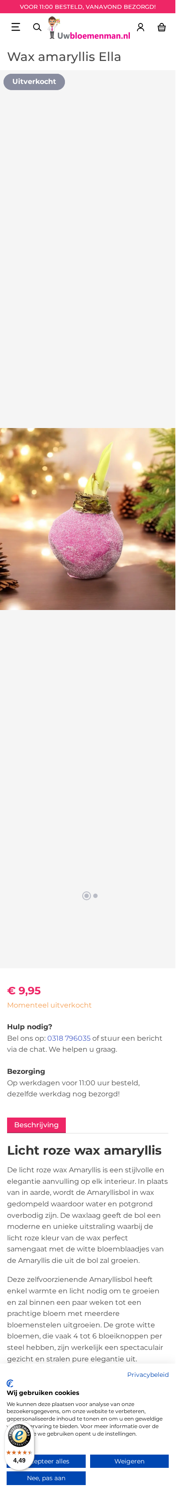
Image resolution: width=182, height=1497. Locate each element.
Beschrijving (36, 1125)
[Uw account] (140, 27)
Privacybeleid (148, 1374)
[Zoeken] (37, 27)
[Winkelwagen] (161, 27)
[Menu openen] (16, 27)
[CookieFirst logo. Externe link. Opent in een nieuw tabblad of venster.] (10, 1383)
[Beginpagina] (89, 27)
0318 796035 (69, 1038)
